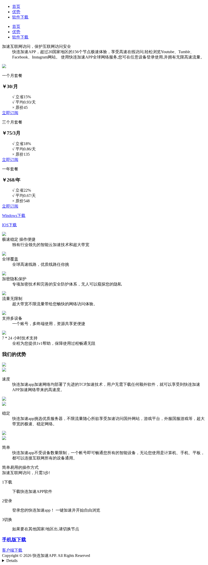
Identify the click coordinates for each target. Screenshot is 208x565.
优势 (16, 12)
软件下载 (20, 17)
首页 (16, 6)
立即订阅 (10, 113)
